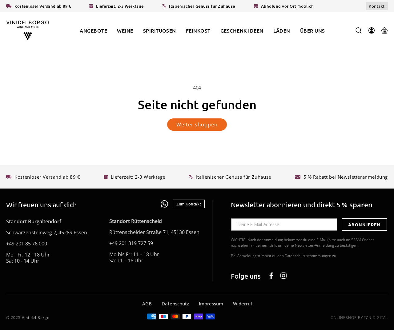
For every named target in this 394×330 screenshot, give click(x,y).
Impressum (211, 303)
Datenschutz (175, 303)
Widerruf (242, 303)
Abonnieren (364, 224)
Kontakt (377, 6)
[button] (125, 30)
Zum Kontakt (188, 203)
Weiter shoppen (197, 124)
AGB (147, 303)
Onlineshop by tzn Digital (359, 317)
